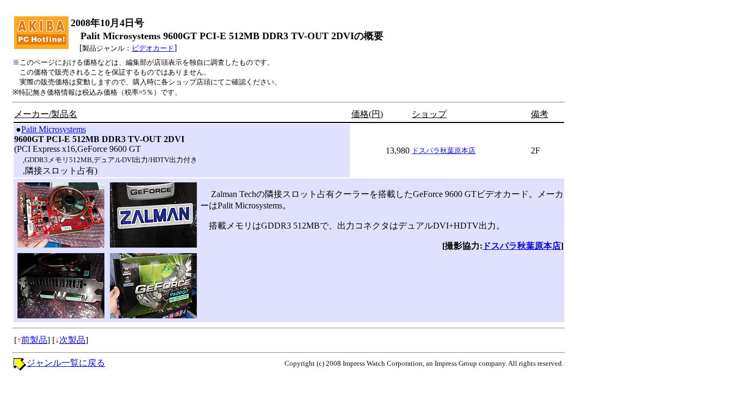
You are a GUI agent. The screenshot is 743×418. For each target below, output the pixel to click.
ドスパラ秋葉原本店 (443, 150)
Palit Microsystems (53, 129)
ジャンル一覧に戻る (66, 362)
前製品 (34, 340)
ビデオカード (153, 48)
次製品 (72, 340)
